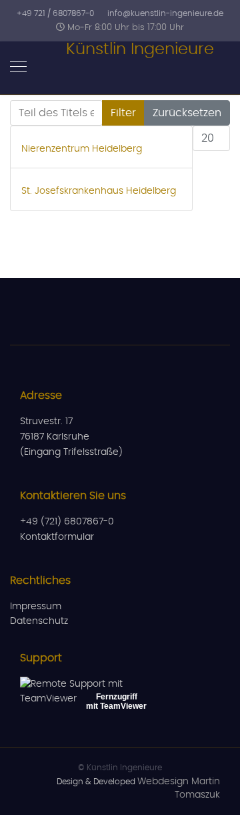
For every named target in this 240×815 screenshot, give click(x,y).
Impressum (35, 606)
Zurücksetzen (187, 113)
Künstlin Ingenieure (140, 49)
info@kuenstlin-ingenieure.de (165, 13)
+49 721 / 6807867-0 (55, 13)
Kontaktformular (57, 537)
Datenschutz (39, 621)
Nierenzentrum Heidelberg (81, 149)
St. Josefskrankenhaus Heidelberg (98, 191)
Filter (123, 113)
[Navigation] (18, 68)
